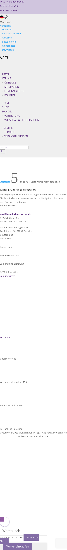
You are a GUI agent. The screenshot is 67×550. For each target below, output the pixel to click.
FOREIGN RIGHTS (14, 91)
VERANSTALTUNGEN (16, 136)
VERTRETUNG (12, 115)
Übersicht (7, 29)
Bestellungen (9, 41)
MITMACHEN (11, 87)
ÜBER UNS (10, 82)
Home (6, 74)
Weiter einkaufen (17, 546)
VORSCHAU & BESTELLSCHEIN (21, 120)
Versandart (6, 337)
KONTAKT (9, 95)
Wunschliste (8, 45)
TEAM (5, 103)
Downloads (8, 49)
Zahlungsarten (7, 275)
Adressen (7, 37)
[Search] (2, 151)
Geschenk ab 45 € (9, 6)
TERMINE (7, 127)
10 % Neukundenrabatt (12, 1)
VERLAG (6, 78)
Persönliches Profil (11, 33)
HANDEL (7, 111)
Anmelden (5, 25)
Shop (5, 107)
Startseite (5, 181)
